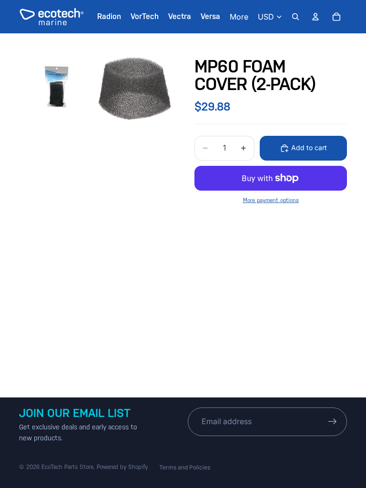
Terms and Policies (184, 467)
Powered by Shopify (122, 467)
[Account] (315, 16)
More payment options (271, 200)
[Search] (295, 16)
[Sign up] (333, 422)
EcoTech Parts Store (67, 467)
